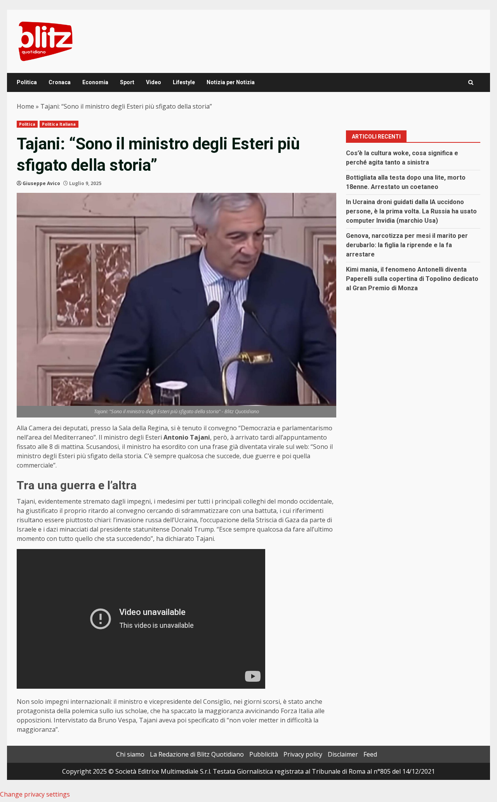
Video (153, 82)
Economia (95, 82)
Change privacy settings (35, 794)
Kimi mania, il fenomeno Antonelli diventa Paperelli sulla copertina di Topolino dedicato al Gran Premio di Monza (412, 279)
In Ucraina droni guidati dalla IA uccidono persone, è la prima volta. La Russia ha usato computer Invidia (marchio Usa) (411, 211)
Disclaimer (343, 754)
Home (25, 106)
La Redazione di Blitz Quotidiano (197, 754)
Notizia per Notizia (231, 82)
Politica (27, 82)
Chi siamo (130, 754)
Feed (370, 754)
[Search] (470, 82)
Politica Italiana (59, 124)
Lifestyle (184, 82)
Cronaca (60, 82)
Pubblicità (263, 754)
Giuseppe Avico (41, 183)
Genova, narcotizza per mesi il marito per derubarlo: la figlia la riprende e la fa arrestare (407, 245)
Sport (127, 82)
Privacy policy (302, 754)
